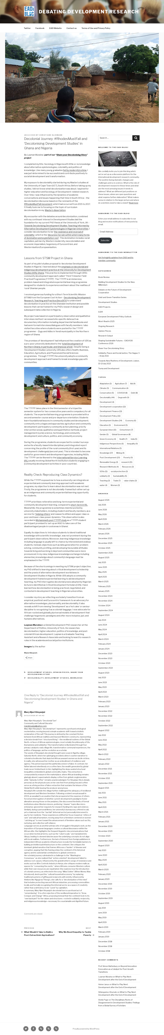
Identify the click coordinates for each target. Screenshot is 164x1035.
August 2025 (103, 557)
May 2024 (102, 629)
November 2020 (105, 831)
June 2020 (102, 855)
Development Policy (110, 416)
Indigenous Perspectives (112, 444)
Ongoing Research (106, 326)
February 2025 (104, 586)
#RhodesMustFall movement (38, 204)
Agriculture (121, 383)
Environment (121, 425)
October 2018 (104, 951)
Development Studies (40, 672)
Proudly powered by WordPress (86, 1029)
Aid (132, 383)
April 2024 (102, 634)
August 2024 (103, 615)
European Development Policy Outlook (114, 316)
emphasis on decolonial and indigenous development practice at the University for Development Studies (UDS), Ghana (57, 270)
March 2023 (103, 697)
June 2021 (102, 797)
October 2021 (104, 778)
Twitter (27, 28)
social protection (119, 471)
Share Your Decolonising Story (111, 348)
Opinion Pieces (61, 672)
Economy (130, 420)
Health (123, 439)
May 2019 (102, 917)
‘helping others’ (42, 514)
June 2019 (102, 913)
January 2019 (103, 937)
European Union (108, 430)
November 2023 (105, 658)
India (134, 439)
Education (105, 425)
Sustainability (120, 476)
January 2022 (103, 764)
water (103, 485)
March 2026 (103, 524)
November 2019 (105, 889)
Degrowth (123, 397)
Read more (133, 203)
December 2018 (105, 941)
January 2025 (103, 591)
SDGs (103, 471)
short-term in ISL (79, 505)
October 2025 (104, 548)
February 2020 (104, 874)
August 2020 (104, 845)
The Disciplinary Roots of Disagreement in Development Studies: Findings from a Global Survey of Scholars (119, 1003)
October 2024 (104, 605)
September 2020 (105, 841)
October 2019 (104, 893)
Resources (128, 467)
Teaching (105, 481)
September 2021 (105, 783)
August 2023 (103, 673)
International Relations (111, 448)
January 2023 (103, 706)
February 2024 (104, 644)
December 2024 (105, 596)
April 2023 (102, 692)
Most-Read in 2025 (106, 321)
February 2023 (104, 701)
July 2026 (102, 505)
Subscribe (105, 240)
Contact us (71, 28)
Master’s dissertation (55, 210)
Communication (120, 388)
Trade (117, 481)
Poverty (128, 457)
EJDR (100, 312)
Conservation (107, 393)
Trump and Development (108, 368)
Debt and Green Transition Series (112, 297)
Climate (104, 388)
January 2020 (104, 879)
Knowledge (76, 678)
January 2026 (103, 534)
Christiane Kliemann (50, 135)
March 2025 (103, 581)
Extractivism (126, 430)
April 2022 (102, 749)
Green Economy (108, 439)
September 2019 (105, 898)
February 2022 (104, 759)
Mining (120, 453)
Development (107, 402)
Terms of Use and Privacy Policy (95, 28)
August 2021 (103, 788)
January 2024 (103, 649)
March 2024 (103, 639)
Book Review (104, 277)
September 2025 (105, 553)
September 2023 (105, 668)
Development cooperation (113, 407)
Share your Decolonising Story (72, 155)
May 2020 (102, 860)
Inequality (132, 444)
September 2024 (105, 610)
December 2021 (105, 769)
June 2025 (102, 567)
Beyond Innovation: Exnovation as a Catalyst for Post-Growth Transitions (117, 969)
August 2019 (103, 903)
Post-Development (110, 457)
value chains (130, 481)
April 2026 (102, 519)
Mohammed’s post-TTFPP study (51, 520)
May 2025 (102, 572)
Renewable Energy (109, 462)
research (126, 462)
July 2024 (102, 620)
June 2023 (102, 682)
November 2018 (105, 946)
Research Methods (109, 467)
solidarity (105, 476)
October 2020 (104, 836)
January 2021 (103, 821)
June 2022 (102, 740)
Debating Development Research (89, 12)
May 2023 (102, 687)
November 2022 (105, 716)
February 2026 (104, 529)
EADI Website (55, 28)
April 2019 (102, 922)
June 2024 (102, 625)
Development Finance (111, 411)
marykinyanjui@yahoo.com (35, 726)
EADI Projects (104, 307)
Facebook (39, 28)
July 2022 (102, 735)
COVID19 (122, 393)
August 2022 (103, 730)
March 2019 (103, 927)
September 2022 (105, 725)
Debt (134, 393)
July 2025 (102, 562)
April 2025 (102, 577)
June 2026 (102, 510)
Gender (104, 434)
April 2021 (102, 807)
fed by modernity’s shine (74, 170)
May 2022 (102, 745)
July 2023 (102, 677)
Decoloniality (36, 678)
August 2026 (103, 500)
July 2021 (102, 793)
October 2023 (104, 663)
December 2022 (105, 711)
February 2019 (104, 932)
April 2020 (102, 865)
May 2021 (102, 802)
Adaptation (106, 383)
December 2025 (105, 538)
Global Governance (121, 434)
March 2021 (103, 812)
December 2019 (105, 884)
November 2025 (105, 543)
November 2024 (105, 601)
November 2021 (105, 773)
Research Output (105, 336)
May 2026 (102, 514)
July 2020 (102, 850)
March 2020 (103, 869)
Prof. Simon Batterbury (108, 966)
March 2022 (103, 754)
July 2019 (102, 908)
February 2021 (104, 817)
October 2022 (104, 721)
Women (115, 485)
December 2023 (105, 653)
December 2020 (105, 826)
